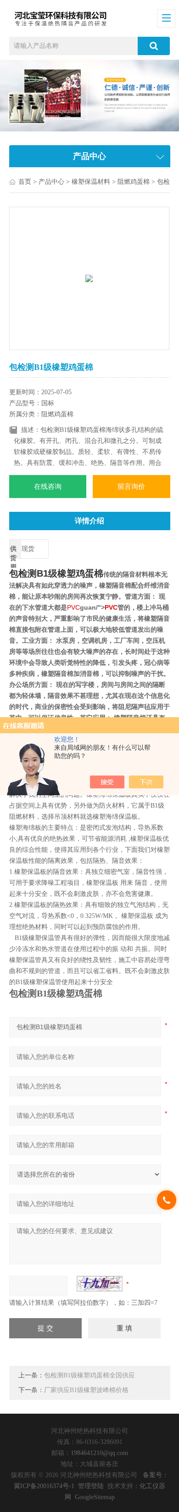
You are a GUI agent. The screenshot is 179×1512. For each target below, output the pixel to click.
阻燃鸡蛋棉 (133, 181)
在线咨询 (48, 486)
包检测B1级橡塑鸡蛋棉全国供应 (89, 1375)
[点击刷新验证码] (100, 1283)
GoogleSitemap (95, 1497)
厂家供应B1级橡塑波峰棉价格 (86, 1390)
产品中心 (51, 181)
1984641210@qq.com (99, 1453)
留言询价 (131, 486)
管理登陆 (91, 1486)
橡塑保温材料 (91, 181)
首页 (24, 181)
